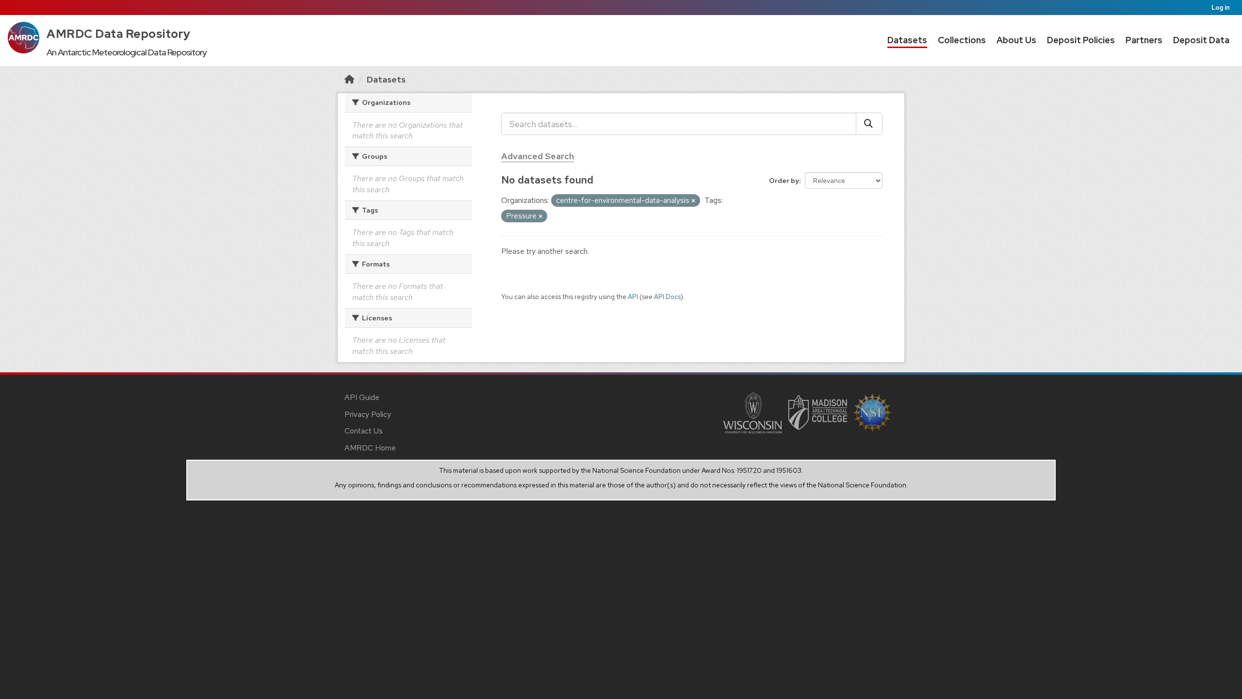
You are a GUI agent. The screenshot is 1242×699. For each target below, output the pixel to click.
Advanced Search (537, 156)
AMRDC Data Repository (119, 33)
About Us (1016, 40)
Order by (784, 180)
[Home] (349, 79)
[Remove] (693, 201)
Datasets (907, 40)
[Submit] (869, 124)
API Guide (361, 397)
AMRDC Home (370, 448)
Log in (1220, 7)
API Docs (667, 296)
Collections (962, 40)
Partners (1144, 40)
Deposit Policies (1081, 40)
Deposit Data (1201, 40)
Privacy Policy (367, 414)
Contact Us (363, 431)
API (633, 296)
